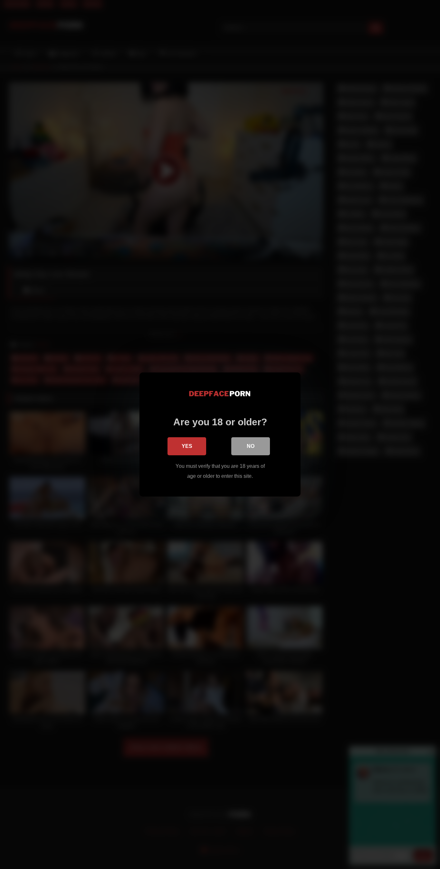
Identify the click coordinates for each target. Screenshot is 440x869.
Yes (187, 446)
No (250, 446)
